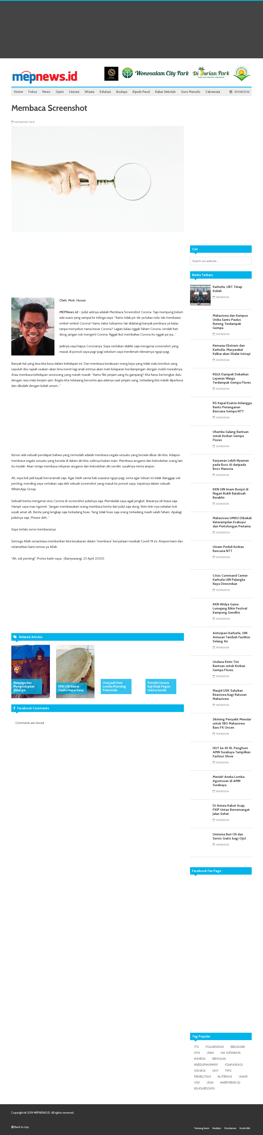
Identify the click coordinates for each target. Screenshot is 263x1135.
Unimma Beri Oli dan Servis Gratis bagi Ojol (229, 836)
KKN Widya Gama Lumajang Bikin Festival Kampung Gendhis (230, 608)
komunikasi (233, 1064)
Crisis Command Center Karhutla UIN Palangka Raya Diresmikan (230, 580)
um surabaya (230, 1052)
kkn (197, 1052)
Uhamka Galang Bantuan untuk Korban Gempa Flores (231, 436)
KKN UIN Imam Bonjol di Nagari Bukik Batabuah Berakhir (230, 493)
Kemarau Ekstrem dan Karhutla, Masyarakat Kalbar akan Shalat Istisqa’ (232, 350)
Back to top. (21, 1127)
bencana (219, 1058)
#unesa (199, 1058)
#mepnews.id (230, 1082)
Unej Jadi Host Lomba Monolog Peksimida (114, 686)
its (196, 1046)
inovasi (199, 1070)
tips (228, 1070)
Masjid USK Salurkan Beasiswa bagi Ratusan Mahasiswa (230, 695)
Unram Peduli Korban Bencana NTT (228, 549)
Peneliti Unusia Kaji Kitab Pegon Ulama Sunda (159, 686)
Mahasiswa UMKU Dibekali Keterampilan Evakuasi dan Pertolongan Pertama (232, 522)
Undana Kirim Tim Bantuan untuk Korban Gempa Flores (229, 666)
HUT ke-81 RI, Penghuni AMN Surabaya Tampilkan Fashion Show (231, 752)
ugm (209, 1082)
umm (209, 1052)
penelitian (202, 1076)
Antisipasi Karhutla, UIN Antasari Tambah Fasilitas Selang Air (231, 637)
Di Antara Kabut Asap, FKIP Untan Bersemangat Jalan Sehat (231, 810)
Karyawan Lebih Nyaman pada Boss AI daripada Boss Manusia (231, 465)
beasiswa (237, 1046)
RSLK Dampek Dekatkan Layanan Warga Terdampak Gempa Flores (232, 378)
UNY (215, 1070)
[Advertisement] (131, 29)
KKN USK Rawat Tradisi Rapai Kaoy (71, 688)
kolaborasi (214, 1046)
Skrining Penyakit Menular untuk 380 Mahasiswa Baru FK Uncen (232, 723)
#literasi (224, 1076)
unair (243, 1076)
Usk (197, 1082)
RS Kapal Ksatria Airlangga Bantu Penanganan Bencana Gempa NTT (232, 407)
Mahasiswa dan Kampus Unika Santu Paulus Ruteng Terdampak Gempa (230, 322)
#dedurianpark (206, 1064)
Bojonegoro (204, 1088)
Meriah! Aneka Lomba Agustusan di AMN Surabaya (229, 781)
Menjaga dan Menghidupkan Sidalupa (24, 686)
